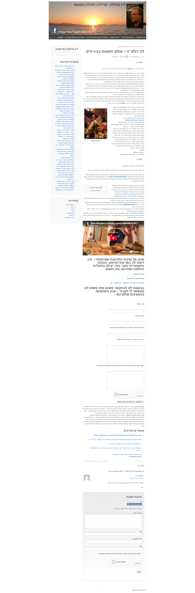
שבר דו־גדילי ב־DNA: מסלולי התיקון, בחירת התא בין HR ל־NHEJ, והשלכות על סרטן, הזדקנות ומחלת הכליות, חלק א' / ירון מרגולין (64, 175)
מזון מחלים (70, 213)
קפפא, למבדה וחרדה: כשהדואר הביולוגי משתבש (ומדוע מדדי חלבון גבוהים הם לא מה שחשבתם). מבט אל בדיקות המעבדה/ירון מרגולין (64, 74)
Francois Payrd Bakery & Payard (125, 194)
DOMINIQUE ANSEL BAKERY (134, 120)
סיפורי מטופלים (114, 37)
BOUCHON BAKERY (137, 213)
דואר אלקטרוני (137, 539)
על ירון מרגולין (141, 37)
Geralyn (140, 476)
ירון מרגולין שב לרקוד (128, 37)
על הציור (71, 215)
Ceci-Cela (125, 166)
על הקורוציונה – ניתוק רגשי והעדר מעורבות (97, 461)
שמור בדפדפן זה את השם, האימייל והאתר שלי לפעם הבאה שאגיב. (119, 553)
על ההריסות (138, 461)
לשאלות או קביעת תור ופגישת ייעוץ (97, 37)
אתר (140, 546)
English (60, 37)
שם (141, 531)
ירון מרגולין (122, 57)
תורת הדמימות (69, 217)
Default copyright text (137, 590)
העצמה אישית (70, 205)
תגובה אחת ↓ (114, 57)
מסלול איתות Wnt (68, 138)
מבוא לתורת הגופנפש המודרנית (75, 37)
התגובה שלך (137, 513)
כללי (138, 46)
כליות (72, 209)
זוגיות (72, 207)
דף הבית (142, 46)
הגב (142, 487)
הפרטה (128, 179)
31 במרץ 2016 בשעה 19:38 (136, 478)
